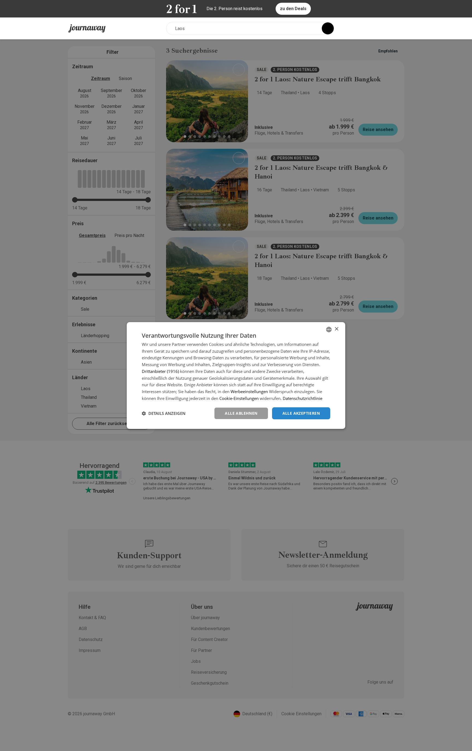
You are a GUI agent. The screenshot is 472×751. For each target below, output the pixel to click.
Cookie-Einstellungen (239, 398)
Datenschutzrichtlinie (302, 398)
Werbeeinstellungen (249, 391)
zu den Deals (293, 8)
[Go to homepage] (87, 28)
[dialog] (236, 375)
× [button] (336, 329)
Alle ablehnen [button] (241, 413)
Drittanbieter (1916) (160, 371)
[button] (163, 413)
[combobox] (329, 329)
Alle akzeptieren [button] (301, 413)
